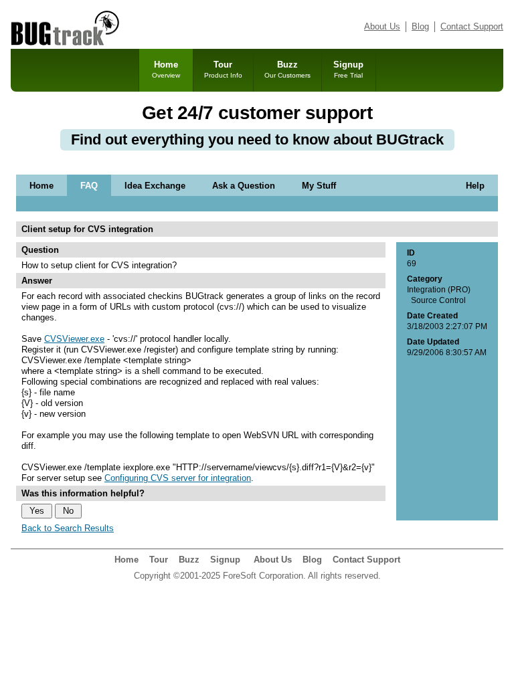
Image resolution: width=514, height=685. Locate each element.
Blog (420, 26)
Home (166, 69)
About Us (382, 26)
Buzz (287, 69)
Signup (348, 69)
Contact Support (471, 26)
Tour (223, 69)
